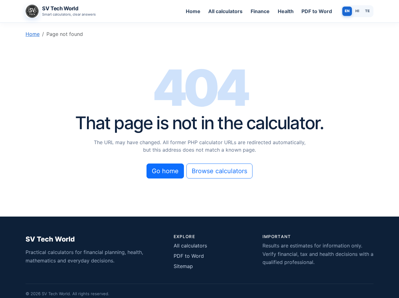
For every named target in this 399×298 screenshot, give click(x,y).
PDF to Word (316, 11)
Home (193, 11)
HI (357, 11)
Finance (260, 11)
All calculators (225, 11)
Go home (165, 171)
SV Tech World (50, 239)
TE (367, 11)
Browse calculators (219, 171)
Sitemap (183, 266)
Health (286, 11)
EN (347, 11)
